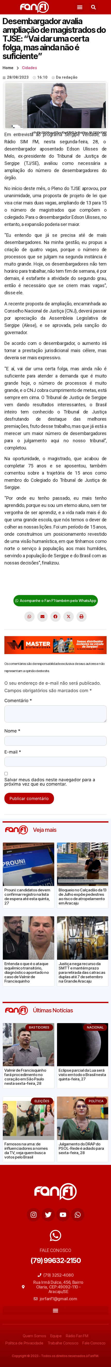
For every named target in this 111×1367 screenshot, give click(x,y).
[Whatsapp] (77, 1214)
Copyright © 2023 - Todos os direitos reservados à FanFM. (55, 1356)
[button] (80, 7)
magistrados (16, 586)
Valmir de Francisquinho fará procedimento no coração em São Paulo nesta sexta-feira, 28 (25, 1077)
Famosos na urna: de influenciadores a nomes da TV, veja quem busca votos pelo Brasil (26, 1150)
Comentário (18, 701)
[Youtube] (63, 1214)
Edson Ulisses (73, 579)
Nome (12, 731)
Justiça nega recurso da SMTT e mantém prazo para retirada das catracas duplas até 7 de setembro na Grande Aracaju (82, 972)
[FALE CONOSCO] (55, 1235)
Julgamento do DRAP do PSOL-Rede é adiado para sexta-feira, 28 (81, 1148)
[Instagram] (33, 1214)
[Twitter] (48, 1214)
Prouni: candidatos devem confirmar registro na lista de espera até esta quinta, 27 (27, 897)
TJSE (36, 586)
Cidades (29, 67)
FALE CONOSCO (55, 1250)
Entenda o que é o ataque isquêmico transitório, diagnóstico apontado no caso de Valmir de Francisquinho (26, 972)
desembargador (42, 579)
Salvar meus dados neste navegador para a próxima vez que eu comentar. (49, 782)
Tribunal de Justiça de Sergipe (72, 586)
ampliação (14, 579)
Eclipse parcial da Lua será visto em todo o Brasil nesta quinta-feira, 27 (82, 1074)
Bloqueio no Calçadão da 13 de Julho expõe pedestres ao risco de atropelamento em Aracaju (83, 897)
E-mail (12, 752)
